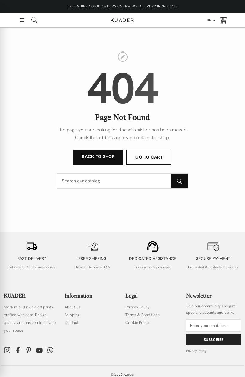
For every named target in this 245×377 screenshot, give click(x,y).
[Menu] (22, 20)
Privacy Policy (137, 307)
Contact (71, 322)
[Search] (179, 181)
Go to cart (149, 157)
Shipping (72, 314)
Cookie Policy (137, 322)
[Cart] (223, 20)
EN (209, 20)
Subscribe (214, 339)
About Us (72, 307)
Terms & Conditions (142, 314)
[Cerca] (34, 20)
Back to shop (98, 156)
